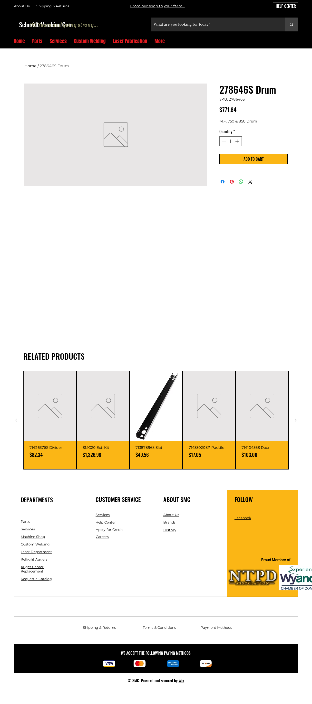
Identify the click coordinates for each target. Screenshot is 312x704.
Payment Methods (216, 627)
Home (30, 66)
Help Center (106, 522)
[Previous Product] (16, 420)
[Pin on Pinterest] (232, 182)
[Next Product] (296, 420)
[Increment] (237, 141)
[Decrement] (223, 141)
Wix (181, 681)
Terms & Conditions (159, 627)
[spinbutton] (230, 141)
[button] (296, 41)
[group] (156, 420)
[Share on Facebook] (222, 182)
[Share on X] (250, 182)
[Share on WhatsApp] (241, 182)
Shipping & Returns (99, 627)
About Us (22, 6)
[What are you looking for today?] (291, 24)
